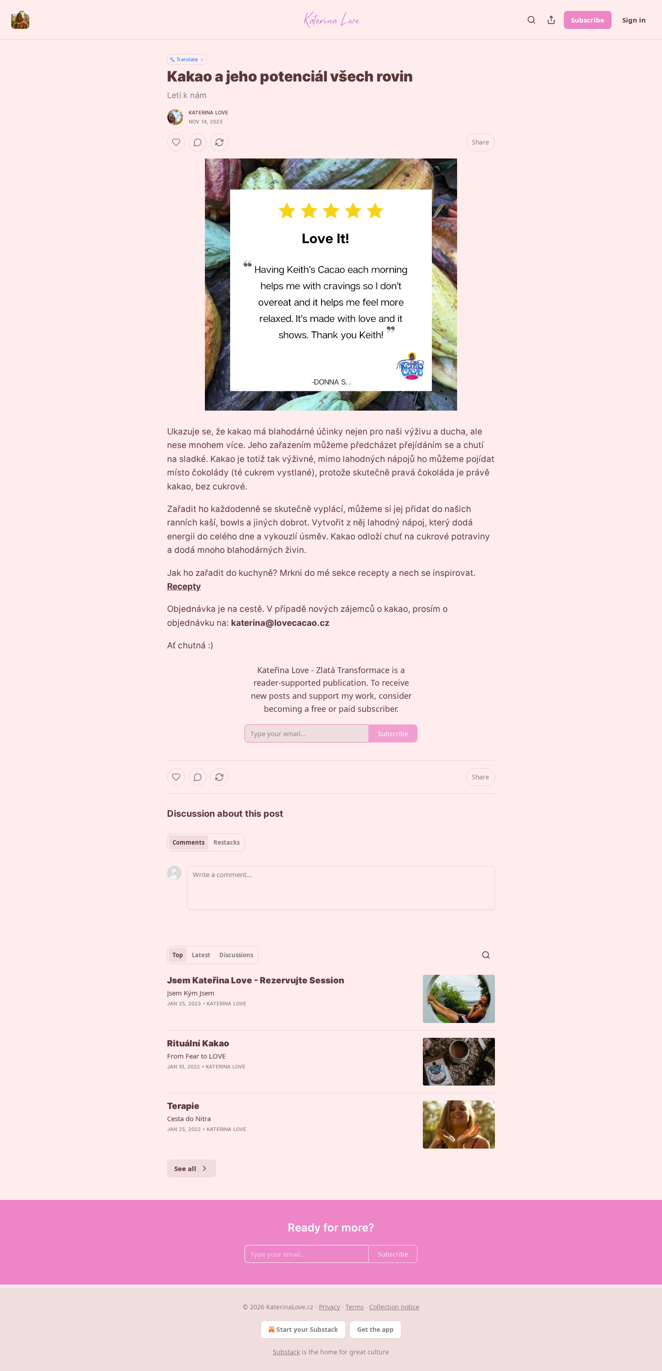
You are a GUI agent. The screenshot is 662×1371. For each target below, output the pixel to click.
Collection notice (394, 1307)
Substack (286, 1352)
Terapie (183, 1106)
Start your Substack (307, 1329)
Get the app (375, 1329)
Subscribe (587, 19)
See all (185, 1168)
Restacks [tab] (226, 842)
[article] (331, 999)
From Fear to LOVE (196, 1055)
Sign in (634, 19)
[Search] (531, 20)
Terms (354, 1307)
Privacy (329, 1307)
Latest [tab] (201, 955)
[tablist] (206, 842)
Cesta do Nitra (189, 1118)
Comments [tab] (188, 842)
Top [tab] (177, 955)
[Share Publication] (551, 20)
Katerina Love (209, 112)
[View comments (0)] (198, 142)
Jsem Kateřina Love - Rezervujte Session (255, 980)
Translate (187, 59)
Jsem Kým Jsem (190, 992)
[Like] (176, 142)
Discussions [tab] (236, 955)
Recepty (184, 586)
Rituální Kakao (198, 1043)
